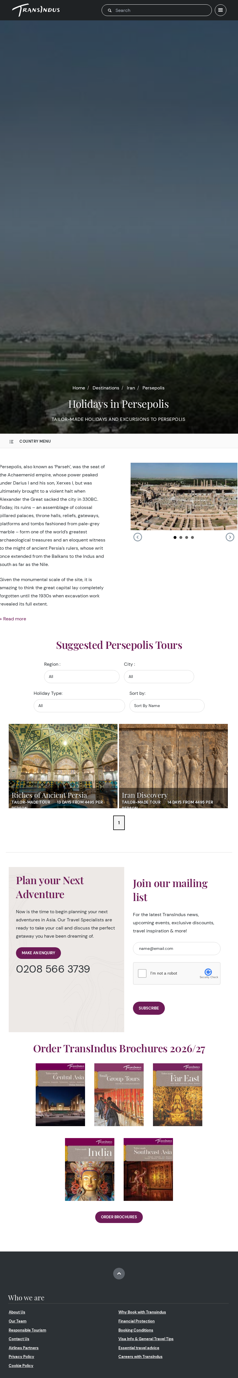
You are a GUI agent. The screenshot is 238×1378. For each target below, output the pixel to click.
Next (230, 537)
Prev (137, 537)
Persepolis (154, 388)
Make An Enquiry (38, 952)
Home (79, 388)
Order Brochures (119, 1217)
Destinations (106, 388)
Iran (131, 388)
